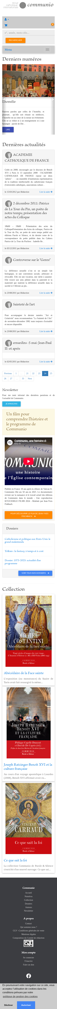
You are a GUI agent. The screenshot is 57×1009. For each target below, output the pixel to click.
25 (51, 373)
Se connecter (28, 957)
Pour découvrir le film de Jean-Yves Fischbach (29, 515)
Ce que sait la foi (15, 860)
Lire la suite (45, 192)
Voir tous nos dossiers (34, 573)
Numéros (28, 896)
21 (27, 373)
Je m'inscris (11, 404)
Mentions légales (28, 934)
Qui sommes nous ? (28, 927)
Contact (28, 923)
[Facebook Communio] (29, 976)
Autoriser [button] (26, 1005)
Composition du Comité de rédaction (28, 938)
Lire (8, 130)
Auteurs (28, 907)
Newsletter (28, 911)
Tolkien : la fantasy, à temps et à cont (24, 551)
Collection (28, 900)
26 (5, 378)
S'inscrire (28, 961)
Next (30, 378)
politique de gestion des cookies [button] (20, 996)
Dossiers (28, 904)
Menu (8, 49)
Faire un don (28, 965)
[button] (28, 19)
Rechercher (15, 40)
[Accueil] (28, 5)
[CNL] (28, 943)
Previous (8, 373)
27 (11, 378)
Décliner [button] (8, 1005)
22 (33, 373)
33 (23, 378)
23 (39, 373)
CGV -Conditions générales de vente (28, 931)
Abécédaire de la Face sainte (24, 673)
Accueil (28, 893)
